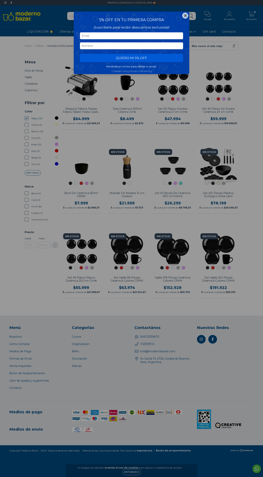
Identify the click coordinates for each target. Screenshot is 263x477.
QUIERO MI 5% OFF (131, 58)
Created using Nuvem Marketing (131, 71)
